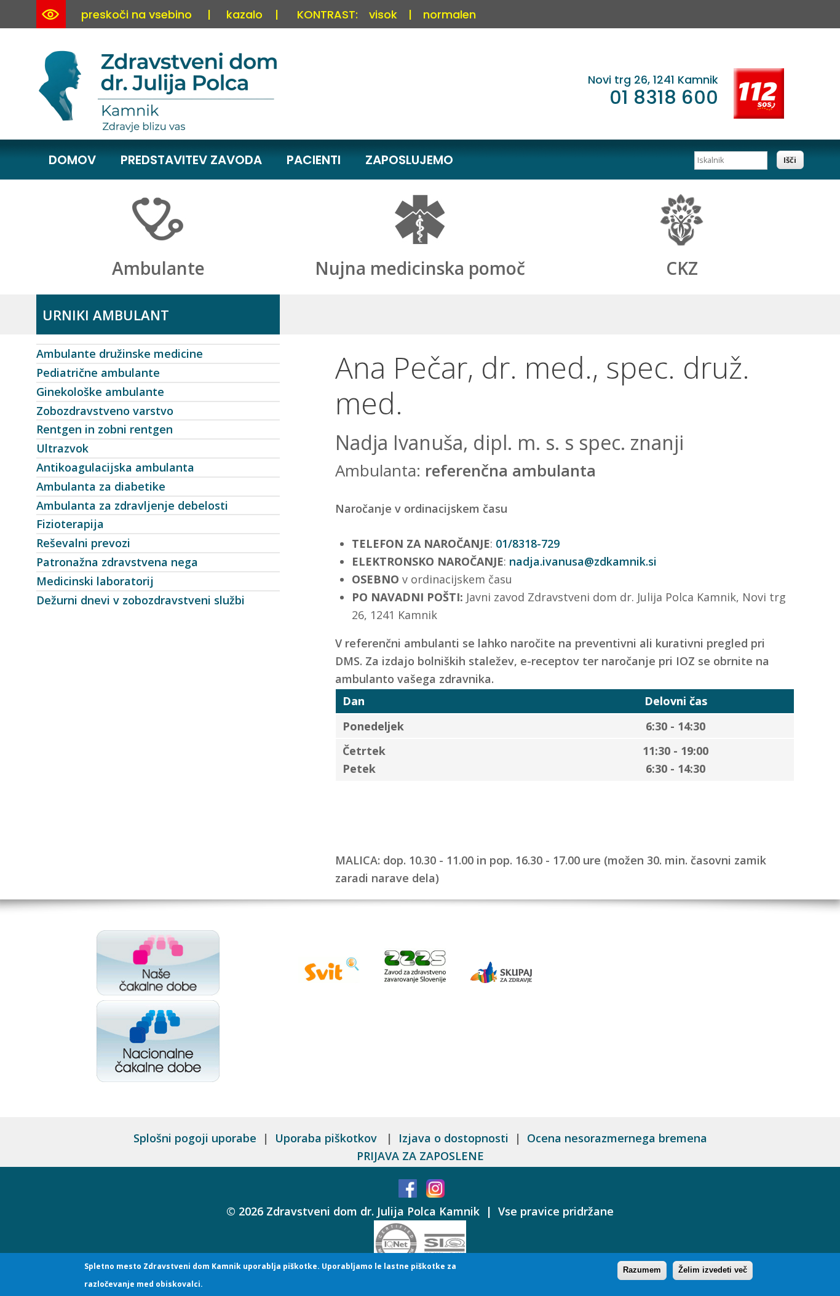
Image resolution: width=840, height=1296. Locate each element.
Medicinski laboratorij (95, 581)
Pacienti (314, 159)
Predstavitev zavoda (191, 159)
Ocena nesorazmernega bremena (617, 1138)
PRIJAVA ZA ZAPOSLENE (420, 1155)
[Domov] (159, 129)
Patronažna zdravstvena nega (117, 562)
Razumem (642, 1269)
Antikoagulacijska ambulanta (115, 467)
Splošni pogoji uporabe (194, 1138)
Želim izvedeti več (712, 1269)
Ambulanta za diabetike (100, 486)
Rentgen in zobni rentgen (104, 429)
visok (383, 14)
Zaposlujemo (409, 159)
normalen (449, 14)
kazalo (244, 14)
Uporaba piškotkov (327, 1138)
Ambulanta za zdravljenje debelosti (132, 505)
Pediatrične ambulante (98, 372)
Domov (72, 159)
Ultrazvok (62, 448)
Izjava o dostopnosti (453, 1138)
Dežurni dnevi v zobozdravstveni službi (140, 600)
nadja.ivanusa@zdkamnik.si (583, 561)
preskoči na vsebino (136, 14)
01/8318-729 (528, 543)
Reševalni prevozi (83, 542)
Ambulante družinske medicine (119, 353)
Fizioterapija (70, 523)
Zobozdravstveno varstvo (104, 410)
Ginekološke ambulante (100, 391)
